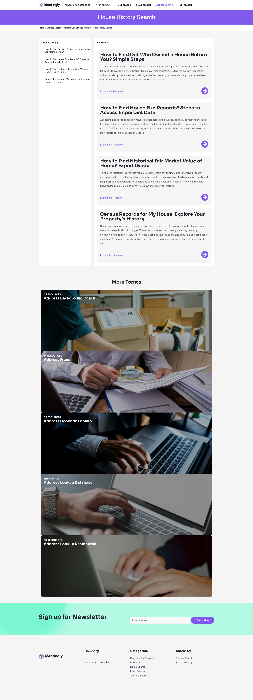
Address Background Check (56, 291)
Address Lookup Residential (77, 28)
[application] (91, 5)
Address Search (165, 5)
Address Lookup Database (55, 476)
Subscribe (203, 620)
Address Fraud (49, 353)
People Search (184, 658)
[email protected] (101, 662)
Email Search (143, 5)
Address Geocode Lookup (55, 414)
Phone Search (103, 5)
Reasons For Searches (77, 5)
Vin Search (186, 5)
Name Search (124, 5)
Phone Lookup (184, 662)
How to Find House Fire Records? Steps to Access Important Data (67, 60)
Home (41, 28)
